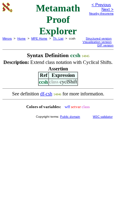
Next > (107, 9)
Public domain (70, 116)
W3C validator (103, 116)
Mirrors (7, 38)
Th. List (58, 38)
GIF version (105, 45)
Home (21, 38)
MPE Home (39, 38)
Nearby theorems (101, 13)
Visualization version (97, 42)
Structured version (99, 38)
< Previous (101, 4)
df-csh (46, 93)
